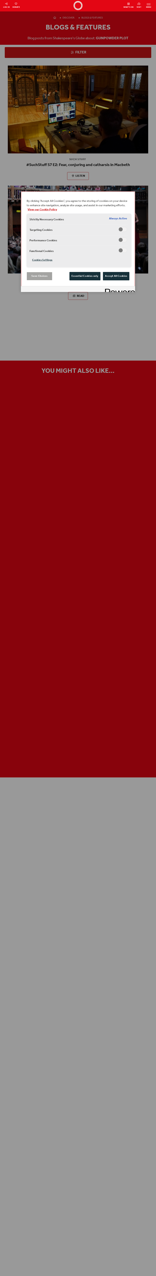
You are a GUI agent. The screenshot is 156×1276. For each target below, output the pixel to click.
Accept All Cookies (116, 276)
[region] (78, 241)
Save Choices (39, 276)
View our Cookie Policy (42, 209)
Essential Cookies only (85, 276)
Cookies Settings (42, 260)
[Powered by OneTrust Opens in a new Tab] (118, 289)
